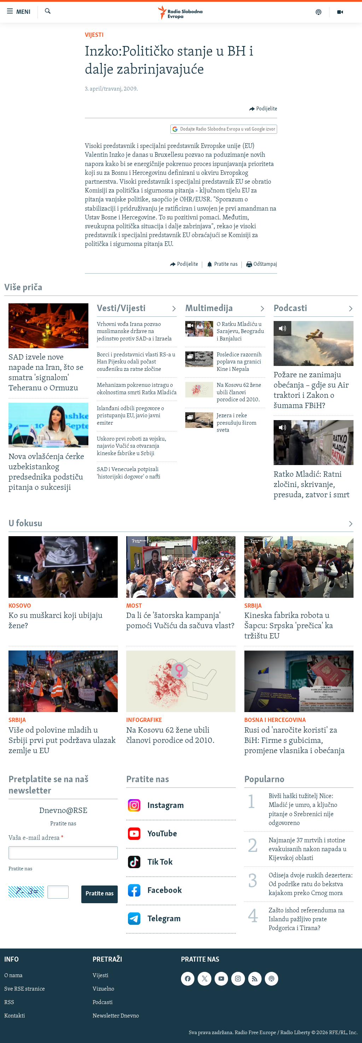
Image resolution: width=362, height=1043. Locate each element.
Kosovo (19, 606)
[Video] (340, 12)
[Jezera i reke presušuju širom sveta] (199, 420)
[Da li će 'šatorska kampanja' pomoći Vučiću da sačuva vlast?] (180, 567)
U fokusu (25, 524)
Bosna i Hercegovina (275, 720)
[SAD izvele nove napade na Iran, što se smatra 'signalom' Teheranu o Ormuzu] (48, 325)
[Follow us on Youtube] (221, 979)
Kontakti (14, 1016)
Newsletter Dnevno (116, 1016)
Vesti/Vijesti (121, 309)
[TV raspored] (271, 979)
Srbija (253, 606)
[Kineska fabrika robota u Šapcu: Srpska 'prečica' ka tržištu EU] (299, 567)
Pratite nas (99, 894)
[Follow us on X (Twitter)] (204, 979)
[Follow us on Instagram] (238, 979)
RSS (9, 1003)
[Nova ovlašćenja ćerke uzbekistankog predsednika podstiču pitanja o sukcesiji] (48, 425)
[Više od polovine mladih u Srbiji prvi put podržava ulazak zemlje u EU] (63, 681)
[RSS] (255, 979)
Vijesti (94, 35)
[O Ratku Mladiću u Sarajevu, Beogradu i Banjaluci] (199, 329)
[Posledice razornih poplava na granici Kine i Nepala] (199, 359)
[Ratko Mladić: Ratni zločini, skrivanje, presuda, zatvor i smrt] (314, 442)
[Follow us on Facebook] (187, 979)
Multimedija (209, 309)
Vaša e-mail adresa (35, 838)
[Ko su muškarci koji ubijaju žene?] (63, 567)
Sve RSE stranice (24, 989)
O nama (13, 976)
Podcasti (290, 309)
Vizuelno (103, 989)
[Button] (263, 109)
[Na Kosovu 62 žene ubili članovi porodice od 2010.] (199, 389)
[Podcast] (318, 12)
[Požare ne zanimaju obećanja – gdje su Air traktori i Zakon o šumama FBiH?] (314, 343)
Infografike (144, 720)
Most (134, 606)
